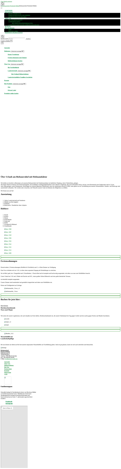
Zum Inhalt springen (6, 1)
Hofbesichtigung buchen (17, 17)
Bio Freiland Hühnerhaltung (22, 23)
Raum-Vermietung (14, 13)
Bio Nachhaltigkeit (15, 20)
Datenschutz (8, 369)
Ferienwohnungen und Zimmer (19, 15)
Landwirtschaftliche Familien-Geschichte (23, 25)
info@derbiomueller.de (11, 359)
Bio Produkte (9, 28)
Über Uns (8, 18)
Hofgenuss (9, 12)
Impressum (7, 372)
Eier (9, 29)
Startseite (8, 10)
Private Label (13, 31)
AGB (5, 374)
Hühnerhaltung (9, 365)
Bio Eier (6, 367)
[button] (60, 256)
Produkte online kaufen (14, 32)
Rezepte (8, 26)
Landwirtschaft (14, 21)
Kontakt (6, 370)
